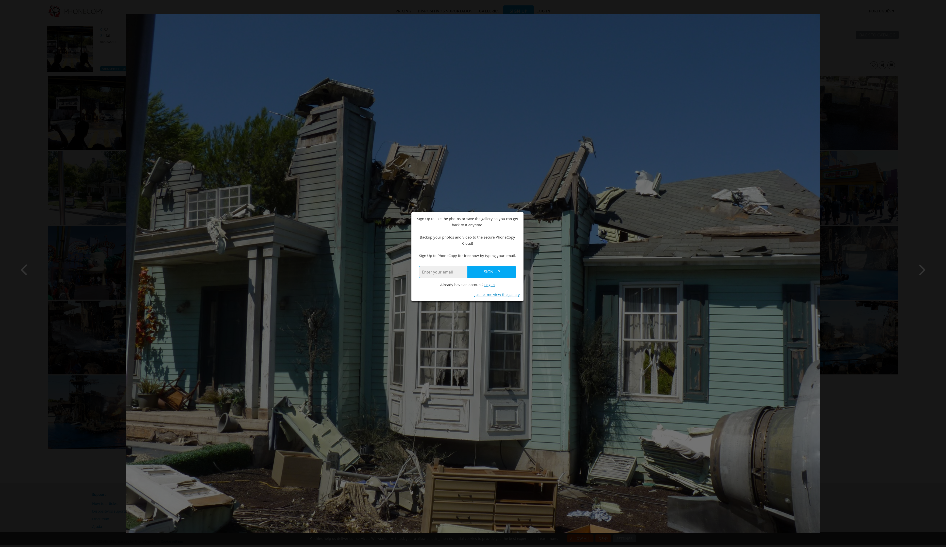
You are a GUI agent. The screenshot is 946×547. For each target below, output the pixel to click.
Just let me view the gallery (497, 294)
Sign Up (492, 271)
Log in (489, 284)
